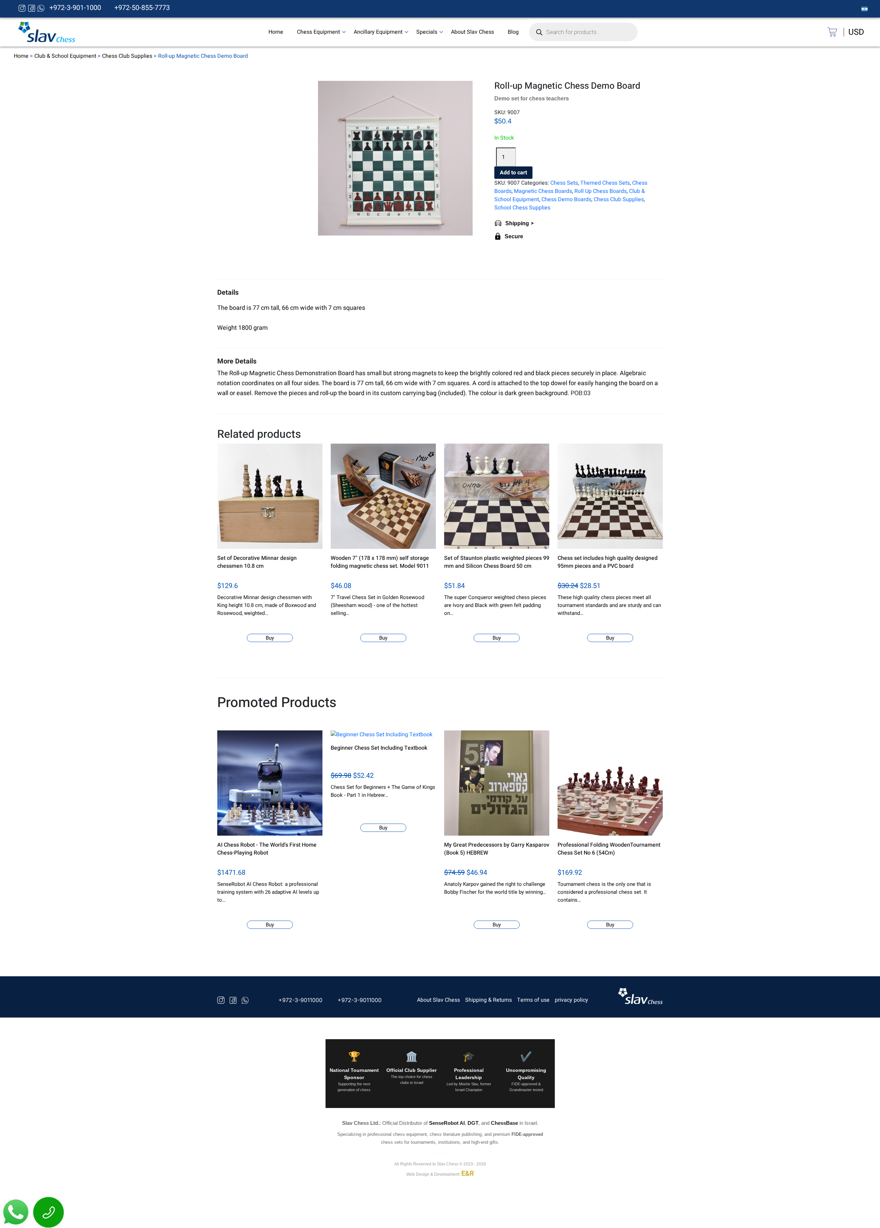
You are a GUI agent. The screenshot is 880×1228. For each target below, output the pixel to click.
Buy (270, 638)
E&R (467, 1174)
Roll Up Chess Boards (600, 191)
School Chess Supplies (522, 208)
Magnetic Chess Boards (543, 191)
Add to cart (513, 173)
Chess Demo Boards (566, 199)
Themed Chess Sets (605, 183)
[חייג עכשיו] (49, 1212)
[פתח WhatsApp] (16, 1212)
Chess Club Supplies (127, 56)
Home (21, 56)
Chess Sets (564, 183)
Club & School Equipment (65, 56)
